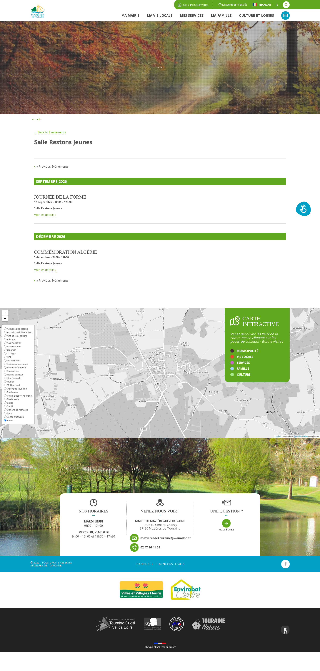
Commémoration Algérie (65, 252)
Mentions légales (171, 564)
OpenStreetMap (301, 436)
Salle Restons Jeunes (48, 208)
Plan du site (144, 564)
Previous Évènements (52, 166)
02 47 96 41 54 (150, 547)
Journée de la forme (60, 197)
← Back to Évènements (50, 132)
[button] (5, 313)
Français (265, 4)
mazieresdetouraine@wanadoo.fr (165, 538)
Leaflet (278, 436)
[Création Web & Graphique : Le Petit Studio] (285, 630)
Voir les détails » (45, 215)
